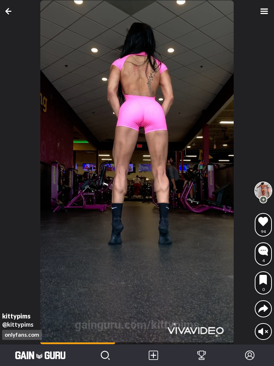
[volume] (263, 331)
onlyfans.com (22, 334)
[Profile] (250, 355)
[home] (40, 355)
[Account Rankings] (201, 355)
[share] (263, 308)
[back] (9, 11)
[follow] (263, 200)
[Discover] (105, 355)
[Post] (153, 355)
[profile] (263, 190)
